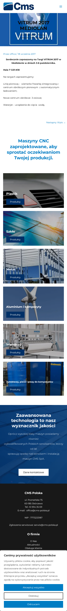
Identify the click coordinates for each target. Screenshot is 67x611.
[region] (33, 580)
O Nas (33, 541)
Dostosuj (33, 595)
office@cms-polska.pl (38, 510)
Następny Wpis (56, 122)
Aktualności (33, 544)
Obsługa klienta (33, 548)
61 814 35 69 (35, 507)
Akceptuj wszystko (33, 587)
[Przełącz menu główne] (61, 6)
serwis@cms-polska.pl (46, 525)
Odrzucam (33, 604)
